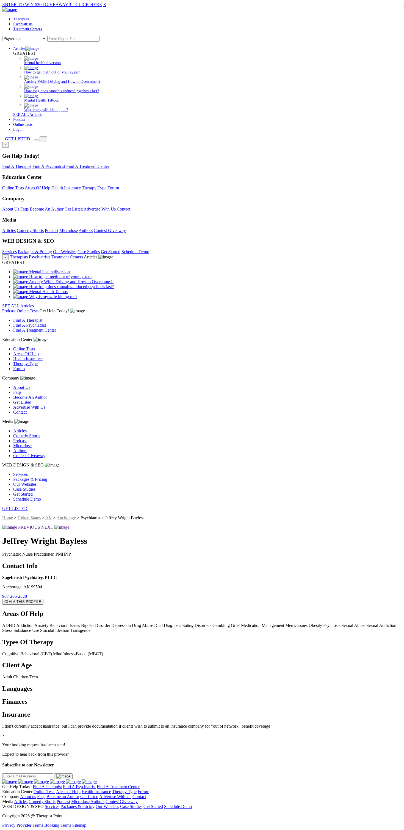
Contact (123, 209)
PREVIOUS (28, 527)
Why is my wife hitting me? (52, 296)
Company (11, 378)
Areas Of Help (37, 187)
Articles (19, 49)
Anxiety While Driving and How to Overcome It (71, 281)
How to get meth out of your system (60, 276)
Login (18, 129)
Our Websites (64, 251)
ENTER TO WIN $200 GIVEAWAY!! (52, 4)
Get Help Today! (55, 310)
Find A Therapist (16, 166)
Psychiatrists (22, 24)
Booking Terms (57, 825)
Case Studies (89, 251)
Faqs (24, 209)
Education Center (18, 339)
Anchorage (66, 517)
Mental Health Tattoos (48, 291)
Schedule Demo (135, 251)
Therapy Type (94, 187)
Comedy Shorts (30, 230)
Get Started (110, 251)
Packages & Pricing (35, 251)
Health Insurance (66, 187)
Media (8, 421)
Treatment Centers (27, 29)
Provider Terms (29, 825)
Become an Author (62, 796)
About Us (10, 209)
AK (48, 517)
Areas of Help (68, 791)
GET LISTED (17, 138)
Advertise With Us (100, 209)
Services (9, 251)
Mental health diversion (49, 271)
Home (7, 517)
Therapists (21, 19)
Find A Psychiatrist (48, 166)
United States (29, 517)
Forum (113, 187)
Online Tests (22, 124)
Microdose (68, 230)
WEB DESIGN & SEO (23, 465)
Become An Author (46, 209)
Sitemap (79, 825)
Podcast (19, 120)
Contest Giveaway (110, 230)
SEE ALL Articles (27, 115)
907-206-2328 (14, 596)
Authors (86, 230)
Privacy (8, 825)
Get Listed (74, 209)
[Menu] (36, 140)
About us (28, 796)
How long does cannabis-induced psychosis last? (71, 286)
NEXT (47, 527)
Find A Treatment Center (87, 166)
